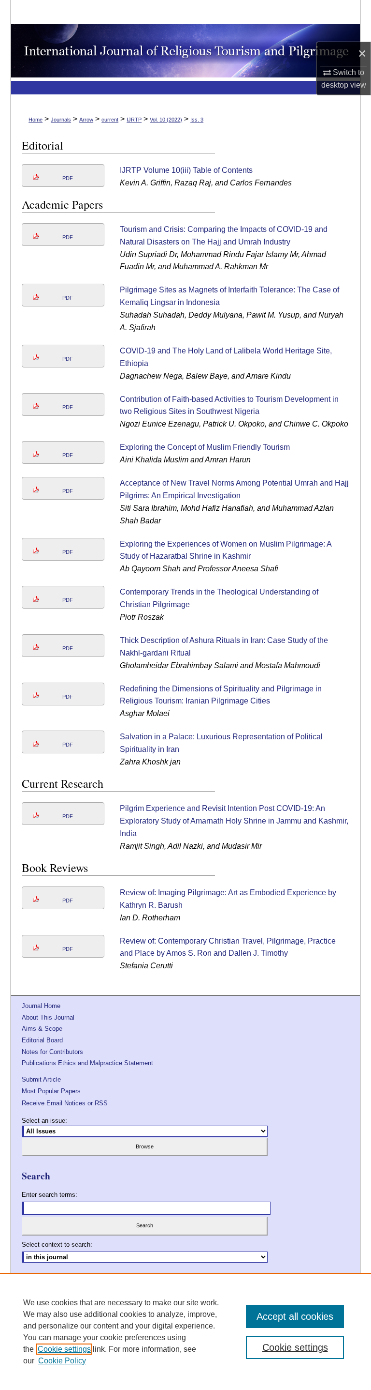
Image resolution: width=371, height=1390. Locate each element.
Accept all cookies (295, 1316)
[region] (185, 1331)
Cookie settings (64, 1349)
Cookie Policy (62, 1361)
